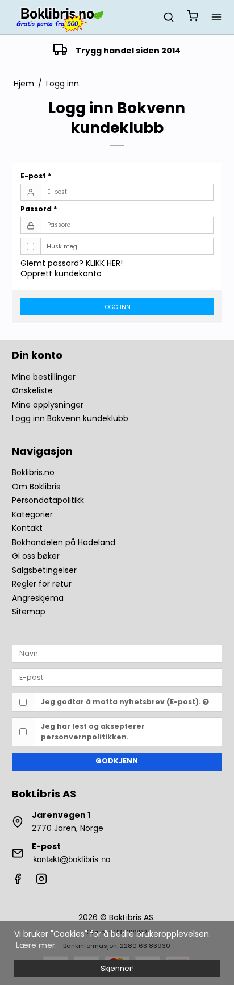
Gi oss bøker (36, 556)
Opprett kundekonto (61, 273)
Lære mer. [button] (36, 945)
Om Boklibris (36, 486)
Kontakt (27, 528)
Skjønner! (117, 968)
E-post (36, 176)
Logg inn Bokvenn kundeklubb (70, 418)
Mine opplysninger (47, 404)
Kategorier (32, 514)
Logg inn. (117, 307)
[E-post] (117, 677)
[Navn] (117, 653)
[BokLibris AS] (59, 17)
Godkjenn (116, 761)
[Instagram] (41, 881)
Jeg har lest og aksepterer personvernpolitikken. (93, 731)
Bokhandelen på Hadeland (63, 542)
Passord (38, 209)
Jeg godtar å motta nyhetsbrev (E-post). (122, 701)
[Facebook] (17, 881)
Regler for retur (42, 583)
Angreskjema (38, 598)
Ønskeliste (32, 390)
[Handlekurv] (192, 17)
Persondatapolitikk (48, 500)
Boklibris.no (33, 472)
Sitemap (28, 611)
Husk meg (62, 246)
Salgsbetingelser (44, 570)
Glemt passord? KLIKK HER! (71, 263)
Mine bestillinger (44, 377)
